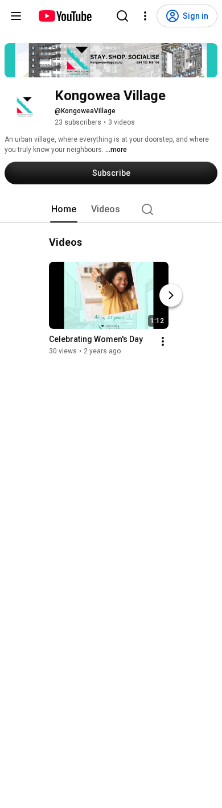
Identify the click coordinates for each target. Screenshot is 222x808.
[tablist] (111, 209)
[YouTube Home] (65, 16)
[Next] (170, 295)
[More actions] (162, 341)
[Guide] (16, 16)
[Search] (122, 16)
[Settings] (145, 16)
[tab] (63, 209)
